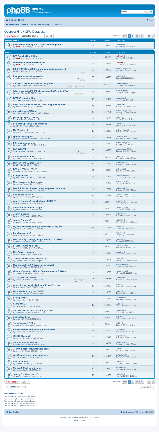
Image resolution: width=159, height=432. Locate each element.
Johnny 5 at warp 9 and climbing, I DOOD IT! (34, 201)
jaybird (120, 76)
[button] (124, 36)
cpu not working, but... (24, 136)
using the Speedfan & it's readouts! (30, 124)
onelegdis (121, 44)
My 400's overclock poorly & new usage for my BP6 (37, 226)
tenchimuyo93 (123, 69)
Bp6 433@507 (19, 149)
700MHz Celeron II (22, 336)
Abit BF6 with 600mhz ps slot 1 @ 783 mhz (33, 310)
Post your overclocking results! (28, 76)
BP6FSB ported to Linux (24, 98)
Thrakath (19, 267)
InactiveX (121, 104)
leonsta (121, 169)
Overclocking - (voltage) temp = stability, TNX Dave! (38, 239)
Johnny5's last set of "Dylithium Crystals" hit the (36, 285)
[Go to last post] (127, 44)
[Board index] (18, 10)
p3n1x (18, 319)
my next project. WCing (24, 111)
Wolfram (121, 355)
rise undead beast (21, 317)
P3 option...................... (24, 143)
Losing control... (21, 298)
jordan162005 (21, 171)
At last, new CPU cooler (24, 278)
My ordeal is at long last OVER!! (28, 291)
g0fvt (120, 226)
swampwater (123, 265)
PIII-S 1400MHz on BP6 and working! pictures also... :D (39, 69)
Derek (18, 47)
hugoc (18, 78)
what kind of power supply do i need (30, 355)
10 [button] (149, 36)
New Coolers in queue (23, 252)
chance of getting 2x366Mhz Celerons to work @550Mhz (40, 271)
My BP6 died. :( (20, 130)
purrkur (121, 98)
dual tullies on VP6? (23, 195)
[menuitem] (21, 20)
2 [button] (132, 36)
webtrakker (20, 325)
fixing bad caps (20, 175)
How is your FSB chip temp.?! (27, 163)
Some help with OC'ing (24, 323)
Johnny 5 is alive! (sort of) (25, 374)
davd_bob (122, 91)
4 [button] (139, 36)
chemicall (19, 313)
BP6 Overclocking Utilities (25, 56)
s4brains (121, 136)
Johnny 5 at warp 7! (22, 220)
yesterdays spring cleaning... (27, 117)
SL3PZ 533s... (19, 304)
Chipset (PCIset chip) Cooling (27, 368)
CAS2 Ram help (20, 361)
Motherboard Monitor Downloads (29, 62)
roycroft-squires (22, 139)
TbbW (18, 332)
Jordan (18, 261)
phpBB (71, 417)
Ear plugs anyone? (22, 233)
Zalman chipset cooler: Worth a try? (30, 258)
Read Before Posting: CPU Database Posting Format (38, 44)
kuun (17, 93)
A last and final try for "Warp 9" (28, 207)
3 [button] (136, 36)
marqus (18, 107)
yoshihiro (19, 86)
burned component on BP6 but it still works (34, 330)
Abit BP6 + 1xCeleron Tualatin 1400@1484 (33, 83)
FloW (17, 357)
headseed (122, 83)
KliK (17, 119)
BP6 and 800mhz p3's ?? (25, 169)
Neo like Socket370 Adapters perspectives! (33, 265)
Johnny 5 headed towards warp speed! (31, 349)
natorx (18, 254)
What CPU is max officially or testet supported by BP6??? (41, 104)
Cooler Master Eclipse (23, 156)
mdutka (18, 100)
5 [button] (142, 36)
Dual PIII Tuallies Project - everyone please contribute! (39, 188)
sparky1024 (20, 190)
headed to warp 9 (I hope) (25, 246)
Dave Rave (122, 130)
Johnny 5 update (21, 214)
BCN (17, 71)
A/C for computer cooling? (26, 342)
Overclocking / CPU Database (24, 31)
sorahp (18, 184)
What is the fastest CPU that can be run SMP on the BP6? (40, 91)
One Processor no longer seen (28, 182)
